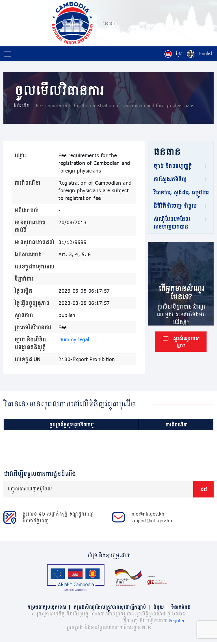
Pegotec (177, 620)
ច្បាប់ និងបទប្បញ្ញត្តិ (172, 166)
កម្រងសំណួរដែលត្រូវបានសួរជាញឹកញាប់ (111, 606)
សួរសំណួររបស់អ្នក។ (186, 341)
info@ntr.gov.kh (147, 513)
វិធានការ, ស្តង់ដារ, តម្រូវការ (180, 192)
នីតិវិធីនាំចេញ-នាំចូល (174, 205)
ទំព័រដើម (21, 105)
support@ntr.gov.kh (151, 520)
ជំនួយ (160, 606)
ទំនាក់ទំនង (180, 606)
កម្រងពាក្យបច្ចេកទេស (48, 606)
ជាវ (203, 489)
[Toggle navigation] (7, 54)
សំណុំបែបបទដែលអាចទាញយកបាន (171, 223)
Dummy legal (73, 339)
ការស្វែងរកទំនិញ (169, 179)
